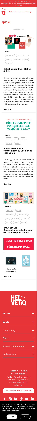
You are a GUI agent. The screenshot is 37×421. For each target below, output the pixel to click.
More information (13, 411)
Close (25, 417)
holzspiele (18, 59)
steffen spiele (22, 55)
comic (16, 222)
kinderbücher (22, 214)
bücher (17, 143)
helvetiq (9, 63)
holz (26, 59)
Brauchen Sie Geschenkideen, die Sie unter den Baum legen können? (18, 230)
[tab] (18, 29)
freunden (25, 218)
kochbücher (10, 214)
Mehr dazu (7, 109)
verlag (8, 139)
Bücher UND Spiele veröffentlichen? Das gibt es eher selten (17, 150)
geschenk (15, 218)
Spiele (6, 322)
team (16, 139)
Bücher (6, 313)
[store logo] (3, 11)
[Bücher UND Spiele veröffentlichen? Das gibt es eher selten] (18, 132)
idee (7, 218)
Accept (11, 417)
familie (8, 222)
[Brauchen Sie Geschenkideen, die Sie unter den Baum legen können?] (18, 203)
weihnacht (9, 210)
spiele (8, 59)
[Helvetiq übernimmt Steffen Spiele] (18, 48)
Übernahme (10, 55)
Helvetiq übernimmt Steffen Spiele (17, 70)
